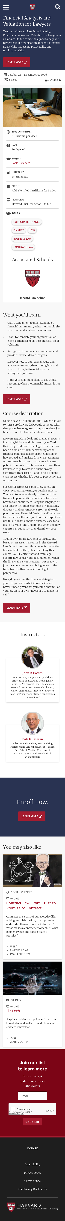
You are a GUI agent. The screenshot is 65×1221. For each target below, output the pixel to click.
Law (32, 230)
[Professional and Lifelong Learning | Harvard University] (32, 6)
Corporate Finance (26, 221)
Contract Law (23, 247)
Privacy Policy (32, 1172)
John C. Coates (32, 673)
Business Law (22, 238)
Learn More (14, 62)
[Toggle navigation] (6, 7)
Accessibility (32, 1164)
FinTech (13, 1011)
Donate (32, 1148)
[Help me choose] (60, 79)
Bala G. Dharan (32, 739)
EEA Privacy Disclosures (32, 1189)
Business (16, 1000)
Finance (18, 230)
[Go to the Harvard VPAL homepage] (32, 1206)
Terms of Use (32, 1180)
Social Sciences (21, 163)
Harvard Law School (32, 298)
